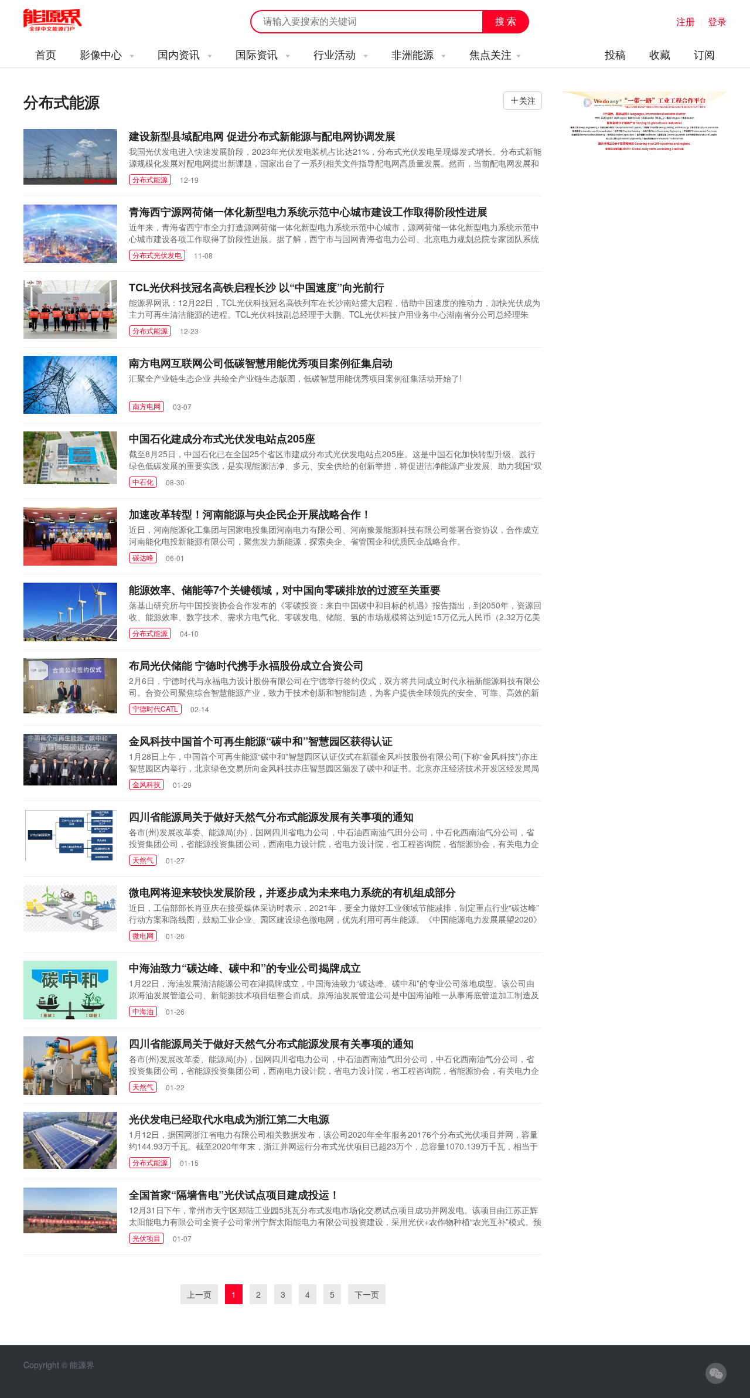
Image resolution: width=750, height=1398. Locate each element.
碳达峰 (143, 557)
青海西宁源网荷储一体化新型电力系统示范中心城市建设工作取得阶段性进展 (308, 211)
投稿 (615, 54)
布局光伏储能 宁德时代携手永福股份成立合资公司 (246, 665)
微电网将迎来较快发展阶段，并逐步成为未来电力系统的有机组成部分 (292, 892)
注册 (685, 21)
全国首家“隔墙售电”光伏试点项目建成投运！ (234, 1194)
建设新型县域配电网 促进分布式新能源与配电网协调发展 (262, 136)
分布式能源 (150, 179)
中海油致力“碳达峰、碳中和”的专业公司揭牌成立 (245, 967)
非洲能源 (414, 54)
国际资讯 (258, 54)
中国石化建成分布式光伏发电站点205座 (222, 438)
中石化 (143, 482)
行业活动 (336, 54)
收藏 (659, 54)
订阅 (704, 54)
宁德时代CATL (155, 708)
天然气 (143, 860)
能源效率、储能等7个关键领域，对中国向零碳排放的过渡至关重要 (285, 589)
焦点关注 (490, 54)
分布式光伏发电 (157, 255)
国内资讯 (180, 54)
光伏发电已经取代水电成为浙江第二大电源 (229, 1119)
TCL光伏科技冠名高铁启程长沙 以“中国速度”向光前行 (256, 287)
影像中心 (102, 54)
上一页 (199, 1294)
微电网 (143, 935)
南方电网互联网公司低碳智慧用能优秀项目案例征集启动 (261, 362)
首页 (45, 54)
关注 (527, 100)
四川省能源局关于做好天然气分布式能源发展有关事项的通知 (271, 816)
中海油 (143, 1011)
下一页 (366, 1294)
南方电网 (146, 406)
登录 (717, 21)
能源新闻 (63, 20)
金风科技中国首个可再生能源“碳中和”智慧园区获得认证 (261, 741)
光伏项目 (146, 1238)
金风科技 (146, 784)
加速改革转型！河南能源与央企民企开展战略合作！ (250, 514)
